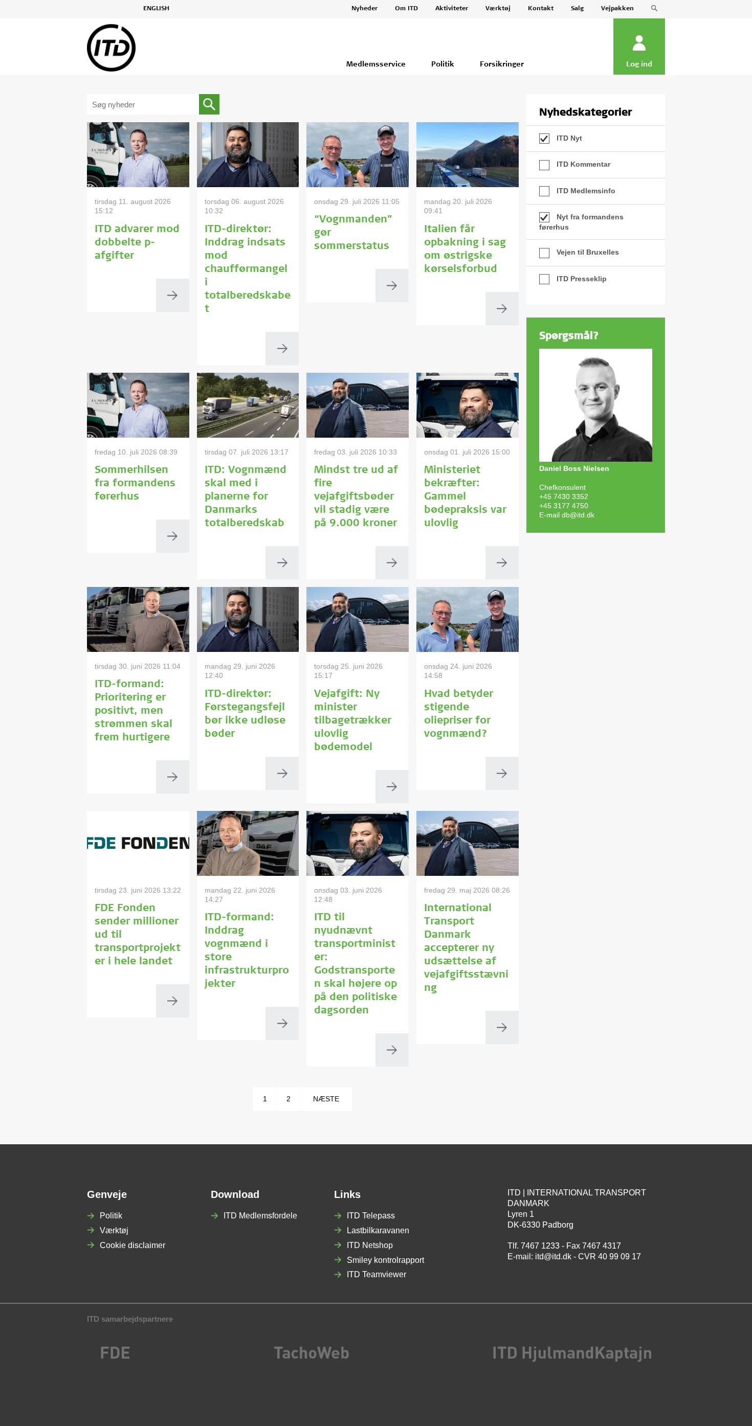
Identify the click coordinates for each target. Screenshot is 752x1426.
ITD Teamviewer (376, 1274)
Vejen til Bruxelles (587, 252)
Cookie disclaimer (132, 1245)
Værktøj (498, 9)
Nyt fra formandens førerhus (581, 222)
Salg (577, 9)
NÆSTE (326, 1099)
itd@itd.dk (553, 1256)
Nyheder (364, 9)
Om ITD (406, 9)
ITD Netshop (370, 1245)
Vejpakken (617, 9)
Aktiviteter (451, 9)
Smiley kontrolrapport (385, 1260)
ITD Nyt (568, 138)
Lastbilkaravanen (378, 1230)
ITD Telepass (371, 1215)
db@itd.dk (578, 515)
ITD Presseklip (581, 279)
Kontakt (541, 9)
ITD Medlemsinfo (585, 191)
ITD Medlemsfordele (260, 1215)
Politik (111, 1215)
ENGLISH (156, 9)
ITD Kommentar (582, 164)
